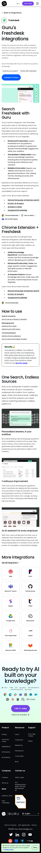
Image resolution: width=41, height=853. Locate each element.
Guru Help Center (31, 735)
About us (5, 783)
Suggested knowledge (17, 210)
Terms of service (10, 825)
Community (19, 756)
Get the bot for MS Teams (11, 329)
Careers (5, 777)
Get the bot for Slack (9, 326)
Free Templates (6, 802)
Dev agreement (24, 825)
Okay (35, 847)
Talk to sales (28, 3)
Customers (19, 740)
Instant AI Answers (16, 203)
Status (30, 741)
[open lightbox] (20, 93)
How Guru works (5, 740)
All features (6, 752)
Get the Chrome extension (11, 336)
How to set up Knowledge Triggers (14, 339)
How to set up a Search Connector (14, 319)
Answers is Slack (15, 207)
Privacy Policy (9, 849)
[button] (37, 3)
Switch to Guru (7, 796)
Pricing (4, 734)
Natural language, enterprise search (23, 200)
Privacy (34, 825)
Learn (17, 734)
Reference (19, 745)
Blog (16, 762)
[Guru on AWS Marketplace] (20, 801)
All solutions (6, 757)
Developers (19, 751)
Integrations (6, 746)
